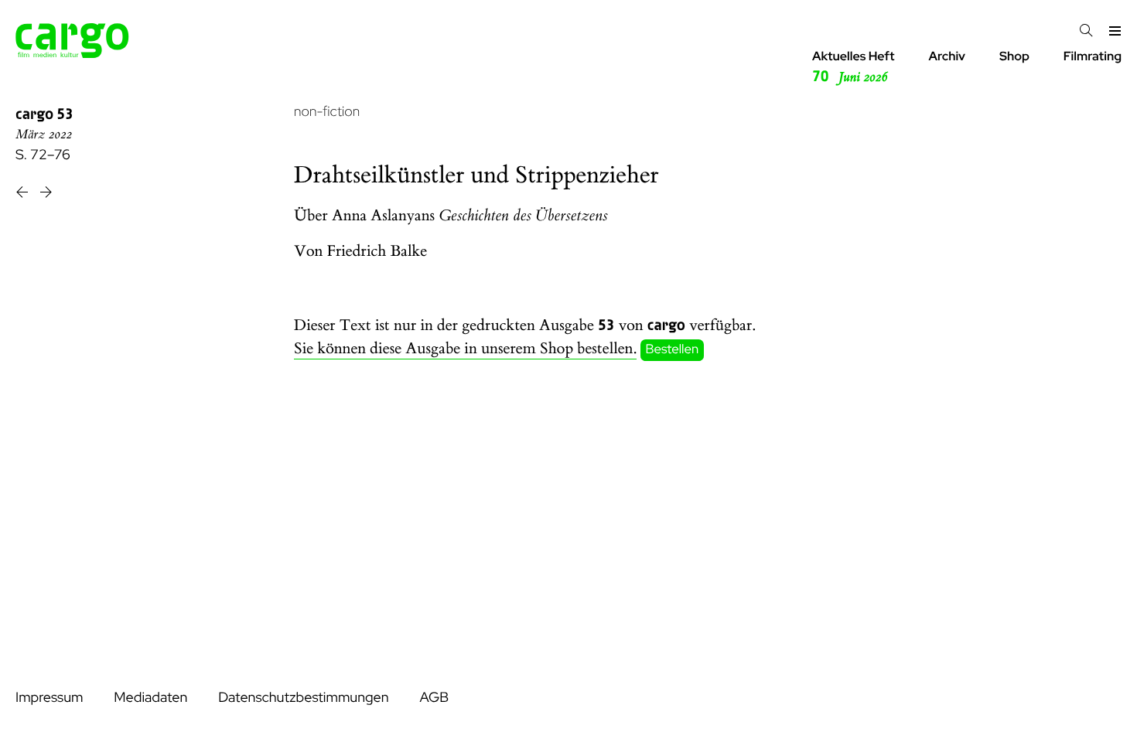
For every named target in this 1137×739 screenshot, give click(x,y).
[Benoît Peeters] (46, 194)
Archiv (946, 56)
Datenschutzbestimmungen (303, 698)
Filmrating (1093, 56)
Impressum (49, 698)
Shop (1014, 56)
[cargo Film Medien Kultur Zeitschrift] (72, 54)
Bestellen (672, 349)
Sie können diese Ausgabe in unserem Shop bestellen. (465, 349)
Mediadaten (150, 698)
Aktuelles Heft (853, 67)
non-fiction (327, 112)
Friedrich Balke (377, 251)
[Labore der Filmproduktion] (23, 194)
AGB (434, 698)
